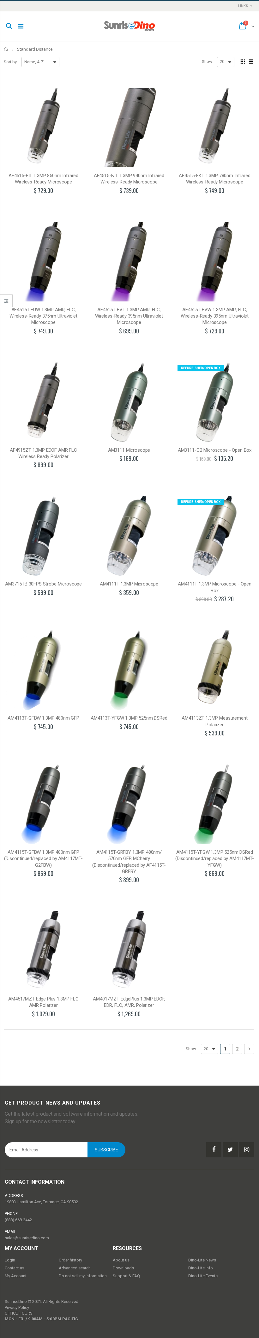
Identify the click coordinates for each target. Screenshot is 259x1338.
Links (243, 6)
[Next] (249, 1049)
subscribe (106, 1149)
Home (6, 49)
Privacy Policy (17, 1307)
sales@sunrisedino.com (27, 1238)
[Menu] (20, 26)
